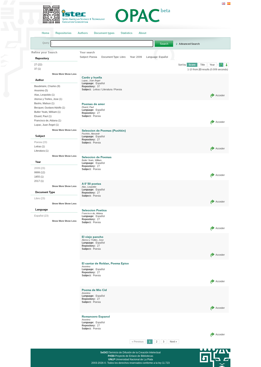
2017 (39, 181)
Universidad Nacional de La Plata (130, 359)
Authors (83, 33)
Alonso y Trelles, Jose (48, 99)
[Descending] (226, 65)
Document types (104, 33)
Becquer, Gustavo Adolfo (49, 107)
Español (100, 83)
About (142, 33)
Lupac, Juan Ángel (46, 124)
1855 (39, 176)
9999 (39, 172)
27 (38, 64)
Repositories (63, 33)
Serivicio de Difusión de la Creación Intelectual (130, 352)
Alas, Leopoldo (44, 94)
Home (45, 33)
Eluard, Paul (43, 116)
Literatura (41, 150)
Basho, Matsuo (44, 103)
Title (202, 64)
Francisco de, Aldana (47, 120)
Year (212, 64)
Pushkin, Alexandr (91, 133)
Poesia (118, 89)
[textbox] (101, 43)
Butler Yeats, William (47, 112)
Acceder (220, 95)
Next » (173, 341)
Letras (39, 146)
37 (37, 68)
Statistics (126, 33)
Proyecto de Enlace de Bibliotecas (130, 356)
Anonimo (41, 90)
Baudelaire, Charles (47, 86)
